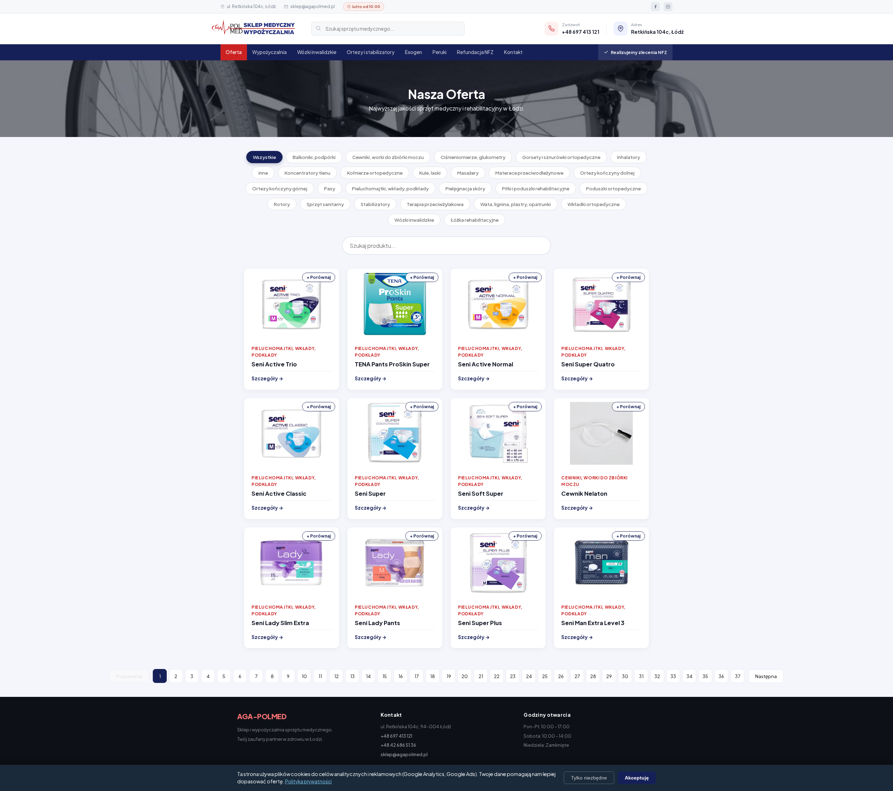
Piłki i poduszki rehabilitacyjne (535, 188)
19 (448, 676)
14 (368, 676)
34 (689, 676)
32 (657, 676)
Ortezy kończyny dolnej (607, 173)
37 (737, 676)
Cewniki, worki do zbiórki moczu (388, 157)
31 (641, 676)
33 (673, 676)
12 (336, 676)
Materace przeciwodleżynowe (529, 173)
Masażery (468, 173)
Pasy (329, 188)
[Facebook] (655, 6)
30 (625, 676)
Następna (766, 676)
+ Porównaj (319, 277)
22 (497, 676)
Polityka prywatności (308, 781)
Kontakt (513, 52)
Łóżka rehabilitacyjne (474, 220)
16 (400, 676)
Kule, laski (430, 173)
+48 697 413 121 (396, 736)
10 (304, 676)
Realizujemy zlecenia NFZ (639, 52)
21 (481, 676)
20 (464, 676)
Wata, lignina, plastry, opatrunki (515, 204)
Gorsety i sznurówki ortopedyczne (561, 157)
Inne (263, 173)
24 (529, 676)
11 (320, 676)
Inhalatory (628, 157)
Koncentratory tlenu (307, 173)
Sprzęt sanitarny (325, 204)
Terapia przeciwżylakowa (435, 204)
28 (593, 676)
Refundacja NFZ (475, 52)
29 (609, 676)
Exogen (413, 52)
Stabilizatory (375, 204)
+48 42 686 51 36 (398, 745)
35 (705, 676)
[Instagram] (668, 6)
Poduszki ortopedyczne (613, 188)
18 (432, 676)
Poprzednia (129, 676)
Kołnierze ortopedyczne (375, 173)
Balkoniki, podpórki (314, 157)
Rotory (282, 204)
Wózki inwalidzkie (316, 52)
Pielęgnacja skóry (465, 188)
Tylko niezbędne (589, 778)
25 (545, 676)
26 (561, 676)
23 (513, 676)
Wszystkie (264, 157)
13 (352, 676)
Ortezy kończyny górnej (279, 188)
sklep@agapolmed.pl (312, 6)
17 (416, 676)
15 (384, 676)
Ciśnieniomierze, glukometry (473, 157)
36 (721, 676)
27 (577, 676)
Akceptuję (637, 778)
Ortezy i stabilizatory (371, 52)
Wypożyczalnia (269, 52)
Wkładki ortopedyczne (594, 204)
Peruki (439, 52)
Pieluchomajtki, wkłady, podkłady (390, 188)
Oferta (234, 52)
